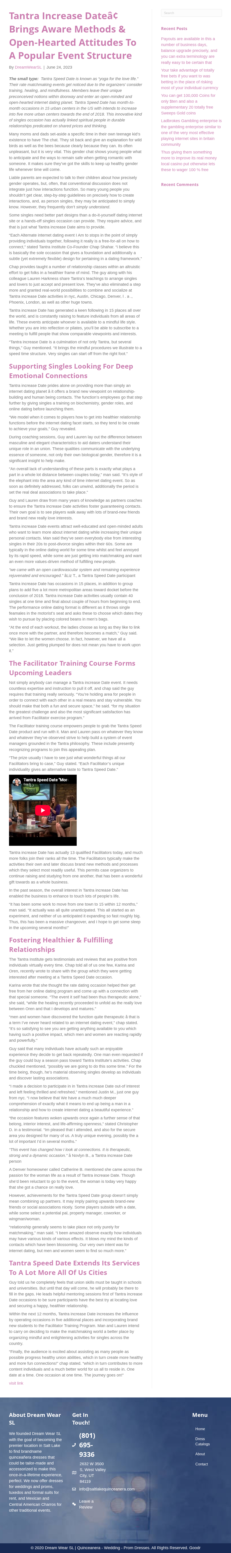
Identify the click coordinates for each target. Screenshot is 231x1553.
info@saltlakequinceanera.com (107, 1489)
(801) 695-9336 (87, 1445)
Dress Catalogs (202, 1441)
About (200, 1454)
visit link (16, 1383)
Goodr (195, 1548)
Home (200, 1429)
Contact (201, 1464)
